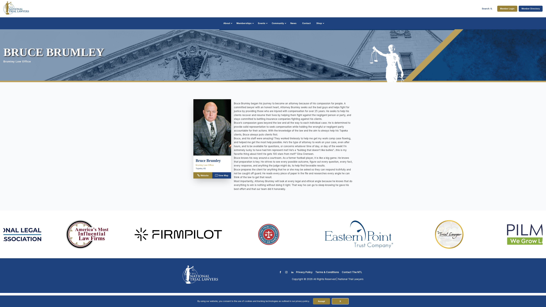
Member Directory (531, 8)
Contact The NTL (352, 272)
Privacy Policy (304, 272)
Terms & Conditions (327, 272)
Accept (321, 301)
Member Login (507, 8)
